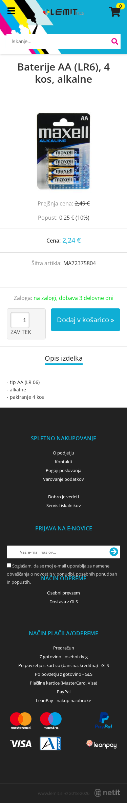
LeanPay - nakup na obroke (63, 700)
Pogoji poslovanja (63, 470)
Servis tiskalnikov (63, 505)
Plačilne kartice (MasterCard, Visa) (63, 683)
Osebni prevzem (63, 593)
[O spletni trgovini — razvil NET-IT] (107, 793)
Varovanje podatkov (63, 479)
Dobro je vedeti (63, 497)
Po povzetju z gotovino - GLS (63, 674)
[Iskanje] (114, 42)
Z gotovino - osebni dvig (64, 657)
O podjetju (63, 453)
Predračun (63, 648)
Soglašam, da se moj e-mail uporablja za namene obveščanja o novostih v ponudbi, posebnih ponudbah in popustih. (62, 574)
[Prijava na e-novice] (113, 552)
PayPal (63, 692)
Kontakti (63, 462)
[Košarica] (114, 12)
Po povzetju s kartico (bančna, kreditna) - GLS (63, 665)
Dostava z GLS (63, 602)
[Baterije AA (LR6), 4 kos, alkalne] (63, 149)
